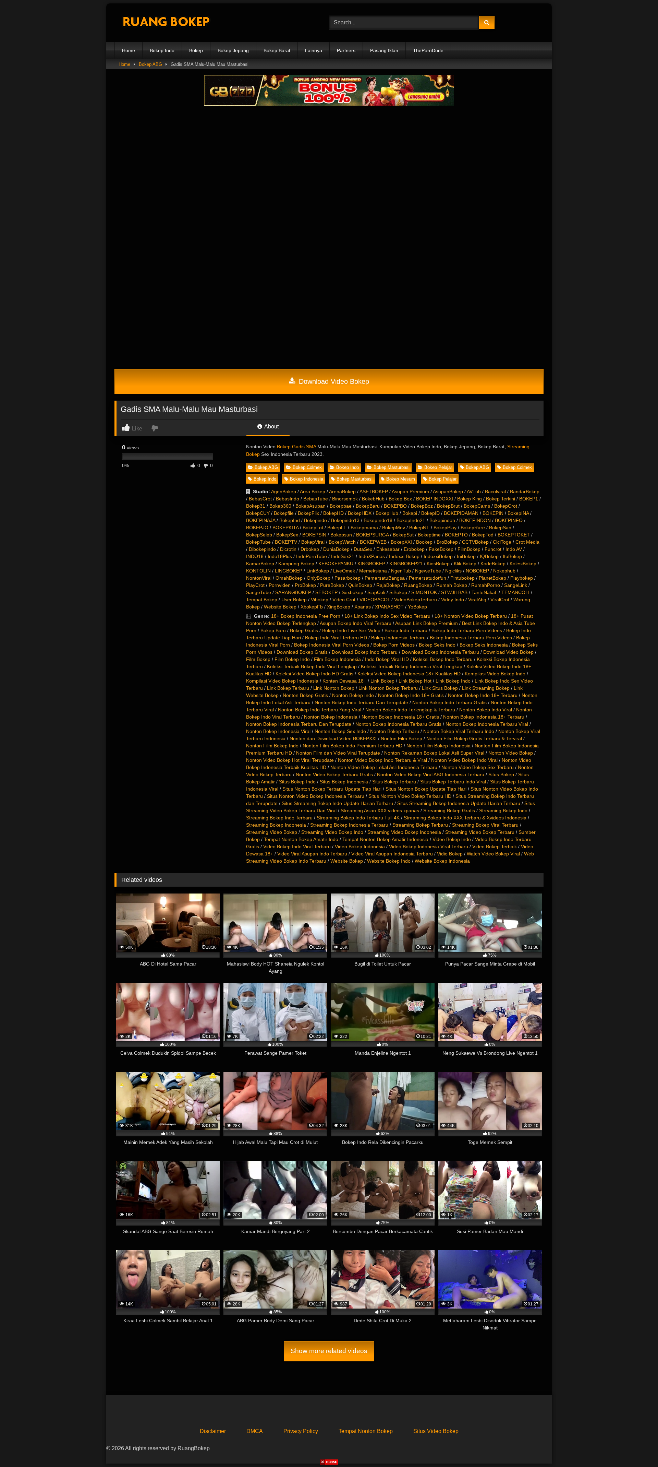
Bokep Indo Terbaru (406, 630)
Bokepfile (284, 513)
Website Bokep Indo (389, 861)
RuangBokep (418, 585)
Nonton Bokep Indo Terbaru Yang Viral (319, 709)
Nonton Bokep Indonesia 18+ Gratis (400, 717)
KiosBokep (438, 563)
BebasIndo (287, 498)
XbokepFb (312, 607)
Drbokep (310, 549)
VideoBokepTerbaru (415, 599)
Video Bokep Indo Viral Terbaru (297, 846)
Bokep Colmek (307, 467)
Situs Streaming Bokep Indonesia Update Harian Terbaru (458, 803)
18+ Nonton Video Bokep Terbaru (471, 616)
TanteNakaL (484, 592)
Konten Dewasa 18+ (344, 681)
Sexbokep (352, 592)
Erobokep (414, 549)
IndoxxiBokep (438, 556)
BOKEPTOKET (514, 534)
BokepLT (336, 527)
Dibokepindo (262, 549)
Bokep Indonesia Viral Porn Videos (331, 645)
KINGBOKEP (371, 563)
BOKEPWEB (373, 542)
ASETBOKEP (374, 491)
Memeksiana (373, 570)
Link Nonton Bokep (333, 688)
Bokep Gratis (304, 630)
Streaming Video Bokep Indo (332, 832)
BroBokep (447, 542)
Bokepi (409, 513)
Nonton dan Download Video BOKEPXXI (333, 738)
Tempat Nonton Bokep (366, 1431)
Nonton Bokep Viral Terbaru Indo (458, 731)
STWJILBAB (454, 592)
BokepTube (258, 542)
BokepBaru (368, 506)
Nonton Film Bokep (401, 738)
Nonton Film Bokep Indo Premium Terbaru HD (352, 745)
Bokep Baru (273, 630)
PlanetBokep (492, 578)
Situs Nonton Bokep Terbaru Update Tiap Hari (331, 789)
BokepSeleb (259, 534)
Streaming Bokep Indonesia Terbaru (349, 825)
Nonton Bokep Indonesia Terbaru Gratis (398, 724)
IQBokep (489, 556)
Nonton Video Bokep (510, 753)
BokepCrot (505, 506)
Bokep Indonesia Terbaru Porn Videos (471, 637)
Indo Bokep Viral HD (387, 659)
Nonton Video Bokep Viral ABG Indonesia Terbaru (430, 774)
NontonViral (258, 578)
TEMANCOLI (515, 592)
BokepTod (483, 534)
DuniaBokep (336, 549)
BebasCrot (260, 498)
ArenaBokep (342, 491)
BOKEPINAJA (260, 520)
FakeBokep (441, 549)
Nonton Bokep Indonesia (330, 717)
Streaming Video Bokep (271, 832)
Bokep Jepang (233, 50)
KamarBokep (260, 563)
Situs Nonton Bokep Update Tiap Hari (426, 789)
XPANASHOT (389, 607)
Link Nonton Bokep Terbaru (388, 688)
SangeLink (515, 585)
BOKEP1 (528, 498)
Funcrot (493, 549)
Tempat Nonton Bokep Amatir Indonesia (385, 839)
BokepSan (500, 527)
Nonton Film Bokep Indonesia (438, 745)
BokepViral (313, 542)
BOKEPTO (456, 534)
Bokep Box (400, 498)
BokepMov (393, 527)
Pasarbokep (347, 578)
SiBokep (398, 592)
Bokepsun (341, 534)
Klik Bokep (465, 563)
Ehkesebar (388, 549)
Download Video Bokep (333, 381)
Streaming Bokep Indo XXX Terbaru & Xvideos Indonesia (465, 817)
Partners (346, 50)
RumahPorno (485, 585)
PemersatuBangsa (385, 578)
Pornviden (280, 585)
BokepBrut (448, 506)
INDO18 (255, 556)
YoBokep (417, 607)
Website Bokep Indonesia (442, 861)
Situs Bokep (501, 774)
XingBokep (338, 607)
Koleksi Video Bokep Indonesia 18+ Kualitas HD (409, 673)
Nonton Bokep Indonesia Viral (278, 731)
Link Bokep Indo (453, 681)
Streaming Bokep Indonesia (276, 825)
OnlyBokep (318, 578)
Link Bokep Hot (415, 681)
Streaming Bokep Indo (503, 810)
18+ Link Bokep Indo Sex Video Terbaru (387, 616)
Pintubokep (462, 578)
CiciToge (502, 542)
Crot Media (527, 542)
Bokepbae (341, 506)
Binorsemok (345, 498)
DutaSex (363, 549)
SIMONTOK (424, 592)
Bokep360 (280, 506)
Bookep (424, 542)
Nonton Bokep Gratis (305, 695)
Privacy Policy (300, 1431)
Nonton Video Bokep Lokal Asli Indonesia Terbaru (383, 767)
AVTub (474, 491)
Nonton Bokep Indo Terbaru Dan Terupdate (361, 702)
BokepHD (333, 513)
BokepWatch (342, 542)
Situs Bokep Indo (297, 781)
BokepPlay (445, 527)
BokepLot (313, 527)
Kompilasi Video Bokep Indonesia (282, 681)
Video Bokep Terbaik (494, 846)
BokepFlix (308, 513)
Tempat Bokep (261, 599)
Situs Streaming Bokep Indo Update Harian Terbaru (337, 803)
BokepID (430, 513)
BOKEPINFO (509, 520)
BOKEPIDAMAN (461, 513)
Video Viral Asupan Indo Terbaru (312, 853)
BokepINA (518, 513)
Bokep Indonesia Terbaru (398, 637)
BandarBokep (524, 491)
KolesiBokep (523, 563)
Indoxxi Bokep (404, 556)
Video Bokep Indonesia (360, 846)
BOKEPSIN (314, 534)
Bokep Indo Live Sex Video (351, 630)
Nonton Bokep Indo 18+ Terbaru (482, 695)
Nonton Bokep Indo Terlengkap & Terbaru (410, 709)
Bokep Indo (162, 50)
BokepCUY (258, 513)
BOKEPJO (257, 527)
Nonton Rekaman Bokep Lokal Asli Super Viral (434, 753)
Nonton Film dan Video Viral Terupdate (338, 753)
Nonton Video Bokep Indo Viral (464, 760)
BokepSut (403, 534)
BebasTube (315, 498)
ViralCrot (499, 599)
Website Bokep (280, 607)
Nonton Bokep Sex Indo (340, 731)
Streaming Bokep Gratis (449, 810)
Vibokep (319, 599)
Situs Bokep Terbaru (394, 781)
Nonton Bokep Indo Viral (485, 709)
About (271, 426)
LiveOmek (344, 570)
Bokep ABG (150, 64)
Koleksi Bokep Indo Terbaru (443, 659)
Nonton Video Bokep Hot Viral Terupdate (290, 760)
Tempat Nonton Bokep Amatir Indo (301, 839)
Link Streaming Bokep (486, 688)
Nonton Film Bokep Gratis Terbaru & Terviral (474, 738)
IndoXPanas (371, 556)
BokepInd (289, 520)
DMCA (254, 1431)
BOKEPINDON (475, 520)
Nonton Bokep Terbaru (394, 731)
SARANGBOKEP (293, 592)
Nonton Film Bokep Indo (272, 745)
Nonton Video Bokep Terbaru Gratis (334, 774)
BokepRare (473, 527)
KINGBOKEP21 (406, 563)
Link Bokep (382, 681)
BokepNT (419, 527)
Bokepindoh (442, 520)
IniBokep (466, 556)
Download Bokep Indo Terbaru (365, 652)
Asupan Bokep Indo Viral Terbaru (355, 623)
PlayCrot (255, 585)
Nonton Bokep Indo (353, 695)
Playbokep (521, 578)
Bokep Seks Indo (437, 645)
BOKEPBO (395, 506)
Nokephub (504, 570)
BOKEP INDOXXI (434, 498)
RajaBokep (388, 585)
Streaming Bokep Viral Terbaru (485, 825)
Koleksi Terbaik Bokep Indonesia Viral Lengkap (411, 666)
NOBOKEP (477, 570)
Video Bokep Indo (451, 839)
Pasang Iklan (384, 50)
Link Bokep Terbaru (288, 688)
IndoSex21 (342, 556)
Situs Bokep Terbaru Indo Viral (453, 781)
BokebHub (373, 498)
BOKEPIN (493, 513)
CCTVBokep (475, 542)
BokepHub (387, 513)
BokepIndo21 (411, 520)
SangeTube (258, 592)
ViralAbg (477, 599)
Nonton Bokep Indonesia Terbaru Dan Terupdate (298, 724)
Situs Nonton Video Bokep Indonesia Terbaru (315, 796)
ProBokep (305, 585)
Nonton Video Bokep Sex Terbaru (477, 767)
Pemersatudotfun (427, 578)
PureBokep (332, 585)
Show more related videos (329, 1350)
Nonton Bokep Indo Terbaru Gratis (449, 702)
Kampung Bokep (296, 563)
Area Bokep (312, 491)
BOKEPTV (286, 542)
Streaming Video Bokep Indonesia (404, 832)
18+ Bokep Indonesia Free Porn (305, 616)
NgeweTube (428, 570)
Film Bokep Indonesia (337, 659)
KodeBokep (492, 563)
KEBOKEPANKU (335, 563)
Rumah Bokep (451, 585)
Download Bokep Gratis (302, 652)
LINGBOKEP (288, 570)
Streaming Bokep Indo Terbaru (279, 817)
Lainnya (313, 50)
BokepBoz (422, 506)
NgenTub (401, 570)
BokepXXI (401, 542)
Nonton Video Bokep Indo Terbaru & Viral (382, 760)
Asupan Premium (410, 491)
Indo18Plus (280, 556)
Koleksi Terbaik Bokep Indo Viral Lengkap (312, 666)
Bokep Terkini (500, 498)
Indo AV (513, 549)
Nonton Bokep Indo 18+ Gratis (411, 695)
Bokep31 (255, 506)
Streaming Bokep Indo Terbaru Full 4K (358, 817)
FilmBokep (469, 549)
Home (128, 50)
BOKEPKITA (285, 527)
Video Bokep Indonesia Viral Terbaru (428, 846)
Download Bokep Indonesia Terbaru (440, 652)
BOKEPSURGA (372, 534)
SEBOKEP (326, 592)
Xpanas (362, 607)
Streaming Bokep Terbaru (420, 825)
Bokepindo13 (345, 520)
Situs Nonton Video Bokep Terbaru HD (409, 796)
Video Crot (343, 599)
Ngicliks (453, 570)
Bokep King (469, 498)
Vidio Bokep (450, 853)
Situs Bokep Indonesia (344, 781)
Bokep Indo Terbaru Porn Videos (466, 630)
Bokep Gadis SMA (296, 446)
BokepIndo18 (378, 520)
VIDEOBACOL (375, 599)
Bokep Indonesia (306, 479)
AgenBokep (283, 491)
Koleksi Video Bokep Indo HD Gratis (314, 673)
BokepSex (287, 534)
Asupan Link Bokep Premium (426, 623)
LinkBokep (317, 570)
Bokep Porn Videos (394, 645)
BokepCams (477, 506)
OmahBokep (289, 578)
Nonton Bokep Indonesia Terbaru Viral (487, 724)
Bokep (196, 50)
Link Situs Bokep (440, 688)
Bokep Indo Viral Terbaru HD (336, 637)
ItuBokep (512, 556)
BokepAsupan (310, 506)
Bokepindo (315, 520)
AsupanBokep (448, 491)
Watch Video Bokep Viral (493, 853)
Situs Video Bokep (436, 1431)
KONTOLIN (258, 570)
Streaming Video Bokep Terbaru (479, 832)
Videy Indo (452, 599)
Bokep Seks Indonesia (484, 645)
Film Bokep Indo (292, 659)
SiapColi (376, 592)
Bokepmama (364, 527)
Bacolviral (495, 491)
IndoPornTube (311, 556)
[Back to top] (636, 1446)
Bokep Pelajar (438, 467)
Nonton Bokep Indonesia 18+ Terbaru (483, 717)
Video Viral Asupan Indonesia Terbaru (392, 853)
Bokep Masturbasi (392, 467)
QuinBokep (360, 585)
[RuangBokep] (165, 22)
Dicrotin (288, 549)
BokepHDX (359, 513)
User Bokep (294, 599)
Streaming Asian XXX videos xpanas (380, 810)
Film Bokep (258, 659)
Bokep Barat (277, 50)
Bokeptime (429, 534)
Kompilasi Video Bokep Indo (495, 673)
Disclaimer (213, 1431)
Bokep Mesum (400, 479)
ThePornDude (428, 50)
